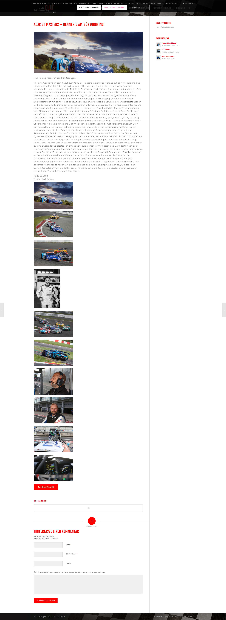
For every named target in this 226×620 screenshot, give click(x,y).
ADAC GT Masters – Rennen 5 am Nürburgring (69, 24)
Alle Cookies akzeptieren (89, 7)
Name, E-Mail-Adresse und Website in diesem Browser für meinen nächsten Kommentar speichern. (71, 572)
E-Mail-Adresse (71, 554)
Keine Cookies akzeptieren (114, 7)
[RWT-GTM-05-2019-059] (88, 52)
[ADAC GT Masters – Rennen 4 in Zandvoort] (2, 310)
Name (68, 544)
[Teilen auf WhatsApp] (88, 508)
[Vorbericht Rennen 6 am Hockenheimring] (224, 310)
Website (68, 563)
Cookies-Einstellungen (139, 7)
